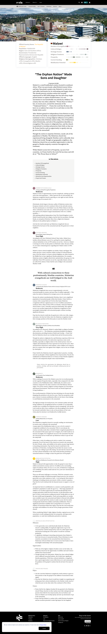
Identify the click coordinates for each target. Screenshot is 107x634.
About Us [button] (35, 2)
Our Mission (45, 617)
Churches (30, 617)
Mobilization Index (22, 6)
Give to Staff (61, 619)
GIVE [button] (85, 2)
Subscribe (87, 621)
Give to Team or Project (63, 620)
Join (44, 619)
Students (30, 620)
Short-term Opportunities (49, 620)
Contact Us (60, 622)
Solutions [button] (28, 2)
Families (30, 619)
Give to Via (60, 617)
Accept (44, 628)
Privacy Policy (43, 624)
